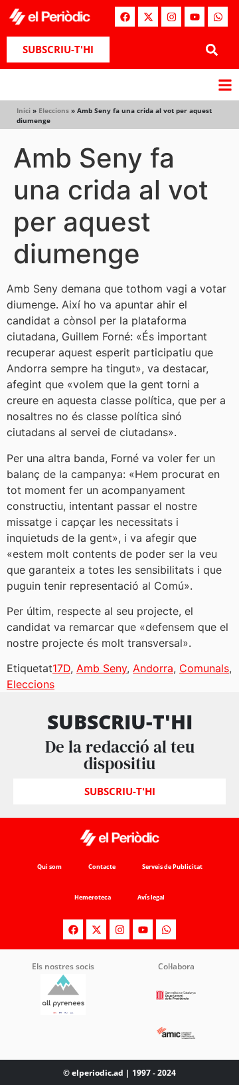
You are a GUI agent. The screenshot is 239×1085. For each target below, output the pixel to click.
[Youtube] (194, 17)
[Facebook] (125, 17)
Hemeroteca (92, 897)
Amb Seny (101, 668)
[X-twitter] (148, 17)
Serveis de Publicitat (172, 866)
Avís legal (151, 897)
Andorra (153, 668)
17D (61, 668)
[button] (211, 49)
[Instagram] (171, 17)
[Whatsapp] (218, 17)
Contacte (102, 866)
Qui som (49, 866)
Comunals (204, 668)
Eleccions (54, 110)
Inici (24, 110)
